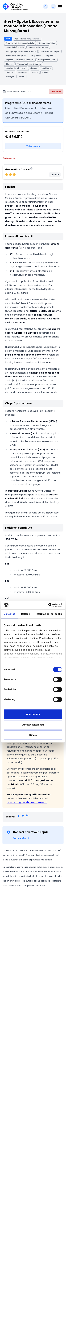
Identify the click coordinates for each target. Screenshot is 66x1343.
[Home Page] (15, 6)
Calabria (9, 72)
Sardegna (10, 76)
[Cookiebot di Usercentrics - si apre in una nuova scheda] (48, 605)
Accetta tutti (33, 714)
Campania (22, 72)
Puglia (45, 72)
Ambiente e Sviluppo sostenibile (20, 43)
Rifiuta (33, 735)
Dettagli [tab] (25, 613)
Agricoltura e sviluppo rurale (27, 39)
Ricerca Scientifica (47, 43)
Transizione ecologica (49, 51)
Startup (9, 64)
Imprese (49, 55)
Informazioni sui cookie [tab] (49, 613)
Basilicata (46, 68)
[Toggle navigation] (60, 6)
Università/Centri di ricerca (29, 64)
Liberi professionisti (46, 60)
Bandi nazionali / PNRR (15, 68)
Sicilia (21, 76)
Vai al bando (33, 146)
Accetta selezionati (33, 724)
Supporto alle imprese (38, 47)
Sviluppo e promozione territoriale (21, 51)
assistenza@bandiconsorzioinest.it (27, 802)
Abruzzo (33, 68)
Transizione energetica (16, 55)
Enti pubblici (36, 55)
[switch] (57, 679)
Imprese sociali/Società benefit (19, 60)
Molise (35, 72)
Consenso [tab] (9, 613)
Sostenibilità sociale (15, 47)
